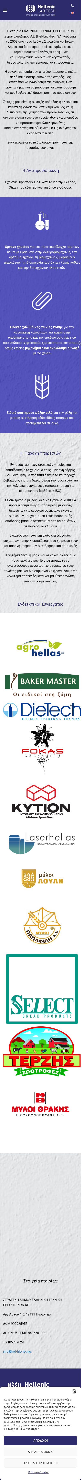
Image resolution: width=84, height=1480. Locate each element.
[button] (75, 1392)
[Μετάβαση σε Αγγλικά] (72, 12)
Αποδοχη (40, 1440)
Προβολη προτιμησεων (41, 1463)
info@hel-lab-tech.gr (17, 1351)
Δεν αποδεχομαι (40, 1452)
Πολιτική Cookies (38, 1472)
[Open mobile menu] (5, 10)
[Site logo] (40, 10)
